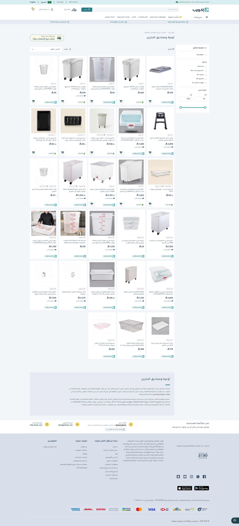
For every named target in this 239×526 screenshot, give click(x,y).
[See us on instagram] (193, 477)
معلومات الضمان (111, 464)
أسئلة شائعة (73, 2)
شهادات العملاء (81, 450)
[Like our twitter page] (199, 477)
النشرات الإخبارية (81, 457)
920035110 (121, 425)
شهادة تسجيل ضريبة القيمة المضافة (73, 464)
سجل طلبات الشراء (110, 450)
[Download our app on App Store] (184, 489)
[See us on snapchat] (180, 477)
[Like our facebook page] (206, 477)
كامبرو (158, 402)
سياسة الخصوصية (80, 461)
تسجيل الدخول (44, 9)
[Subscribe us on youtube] (186, 477)
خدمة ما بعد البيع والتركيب (108, 468)
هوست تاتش (126, 402)
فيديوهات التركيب (111, 475)
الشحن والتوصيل (111, 457)
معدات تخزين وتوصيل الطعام (155, 33)
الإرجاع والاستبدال (111, 472)
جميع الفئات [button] (198, 17)
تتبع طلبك (60, 2)
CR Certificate (82, 468)
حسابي (115, 447)
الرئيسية (171, 33)
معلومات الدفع (112, 461)
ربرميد (146, 402)
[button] (46, 2)
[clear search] (93, 9)
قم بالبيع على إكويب (50, 447)
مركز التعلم (114, 479)
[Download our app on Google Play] (201, 489)
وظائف (84, 454)
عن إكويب (83, 447)
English (33, 2)
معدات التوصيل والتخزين (161, 394)
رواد (116, 454)
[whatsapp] (235, 521)
